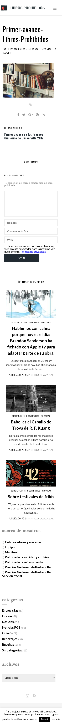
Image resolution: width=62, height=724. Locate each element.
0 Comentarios (32, 322)
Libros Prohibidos (16, 49)
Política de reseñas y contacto (26, 562)
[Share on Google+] (30, 114)
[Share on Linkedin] (43, 114)
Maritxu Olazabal (40, 374)
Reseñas (8, 644)
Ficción (7, 616)
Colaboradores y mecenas (23, 542)
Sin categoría (11, 650)
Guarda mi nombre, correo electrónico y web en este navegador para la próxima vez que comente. (29, 248)
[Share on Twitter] (24, 114)
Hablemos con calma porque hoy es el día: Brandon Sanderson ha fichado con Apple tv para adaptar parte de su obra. (31, 341)
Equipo (10, 547)
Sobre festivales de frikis (31, 496)
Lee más (55, 719)
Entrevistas (10, 610)
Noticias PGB (11, 627)
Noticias (8, 622)
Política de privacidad (33, 251)
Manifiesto (12, 552)
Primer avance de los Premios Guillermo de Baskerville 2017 (23, 136)
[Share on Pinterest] (37, 114)
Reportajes (10, 639)
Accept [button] (44, 719)
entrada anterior (13, 127)
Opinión (7, 633)
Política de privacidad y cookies (27, 557)
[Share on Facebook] (18, 114)
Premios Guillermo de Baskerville (28, 567)
